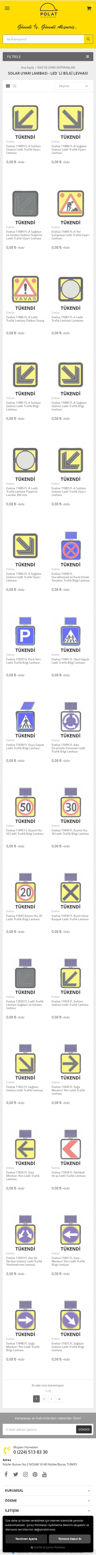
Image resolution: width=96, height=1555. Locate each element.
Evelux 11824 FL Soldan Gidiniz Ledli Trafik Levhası (70, 1003)
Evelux (10, 141)
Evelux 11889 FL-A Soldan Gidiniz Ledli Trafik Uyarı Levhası (23, 150)
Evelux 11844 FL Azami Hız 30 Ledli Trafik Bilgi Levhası (70, 832)
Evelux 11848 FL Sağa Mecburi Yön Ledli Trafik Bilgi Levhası (23, 1347)
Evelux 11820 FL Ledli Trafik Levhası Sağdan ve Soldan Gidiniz (25, 1005)
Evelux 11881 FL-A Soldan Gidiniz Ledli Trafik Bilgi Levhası (23, 406)
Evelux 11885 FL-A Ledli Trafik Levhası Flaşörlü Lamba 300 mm (22, 492)
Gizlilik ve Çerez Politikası (49, 1547)
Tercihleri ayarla (26, 1539)
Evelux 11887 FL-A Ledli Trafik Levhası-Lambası (67, 319)
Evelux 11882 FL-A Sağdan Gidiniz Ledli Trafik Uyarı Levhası (23, 577)
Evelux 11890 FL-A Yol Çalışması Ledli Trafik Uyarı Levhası (71, 235)
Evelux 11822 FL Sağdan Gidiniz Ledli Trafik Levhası (24, 1088)
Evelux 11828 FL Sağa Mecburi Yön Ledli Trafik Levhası (68, 1090)
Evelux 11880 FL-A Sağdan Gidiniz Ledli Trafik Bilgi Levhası (69, 406)
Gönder (84, 1429)
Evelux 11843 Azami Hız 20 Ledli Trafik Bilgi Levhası (24, 917)
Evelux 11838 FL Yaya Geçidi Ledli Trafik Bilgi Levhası (25, 746)
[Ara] (88, 39)
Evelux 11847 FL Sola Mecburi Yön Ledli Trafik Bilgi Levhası (68, 1261)
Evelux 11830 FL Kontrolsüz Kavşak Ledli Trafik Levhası (70, 917)
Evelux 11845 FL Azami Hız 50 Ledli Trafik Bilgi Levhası (25, 832)
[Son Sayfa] (59, 1399)
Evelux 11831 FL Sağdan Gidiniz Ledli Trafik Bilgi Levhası (68, 1347)
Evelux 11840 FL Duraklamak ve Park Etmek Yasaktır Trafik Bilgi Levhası (71, 577)
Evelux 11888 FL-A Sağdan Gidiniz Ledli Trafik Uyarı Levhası (69, 150)
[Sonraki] (51, 1399)
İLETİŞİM (12, 1510)
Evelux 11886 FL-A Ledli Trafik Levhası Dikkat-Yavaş (25, 319)
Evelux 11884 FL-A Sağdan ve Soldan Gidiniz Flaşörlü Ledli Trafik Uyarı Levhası (24, 235)
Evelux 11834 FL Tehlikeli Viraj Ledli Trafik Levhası (69, 1174)
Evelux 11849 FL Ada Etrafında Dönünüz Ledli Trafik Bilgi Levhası (68, 748)
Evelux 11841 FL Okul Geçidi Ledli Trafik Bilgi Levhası (70, 661)
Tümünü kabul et (69, 1539)
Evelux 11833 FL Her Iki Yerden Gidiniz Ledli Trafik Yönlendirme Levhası (24, 1261)
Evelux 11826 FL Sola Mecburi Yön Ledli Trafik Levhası (23, 1176)
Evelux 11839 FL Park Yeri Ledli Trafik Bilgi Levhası (23, 661)
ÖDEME (11, 1500)
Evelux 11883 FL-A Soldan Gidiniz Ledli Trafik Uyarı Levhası (69, 492)
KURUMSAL (14, 1490)
